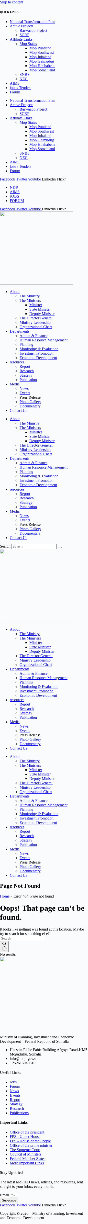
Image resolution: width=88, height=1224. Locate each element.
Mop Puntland (40, 48)
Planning (26, 344)
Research (27, 371)
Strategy (26, 375)
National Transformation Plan (32, 22)
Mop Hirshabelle (42, 66)
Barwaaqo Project (33, 30)
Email (5, 1195)
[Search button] (4, 946)
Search (5, 546)
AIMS (15, 83)
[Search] (60, 547)
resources (17, 362)
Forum (15, 92)
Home (5, 896)
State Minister (40, 309)
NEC (24, 79)
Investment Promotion (37, 353)
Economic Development (38, 358)
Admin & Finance (33, 336)
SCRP (24, 35)
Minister (35, 305)
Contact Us (18, 410)
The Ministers (30, 300)
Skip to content (11, 2)
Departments (19, 331)
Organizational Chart (36, 327)
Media (15, 384)
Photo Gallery (30, 402)
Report (25, 366)
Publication (28, 380)
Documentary (30, 406)
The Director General (36, 318)
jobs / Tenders (20, 88)
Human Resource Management (43, 340)
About (15, 292)
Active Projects (21, 26)
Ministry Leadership (35, 322)
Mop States (28, 44)
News (24, 388)
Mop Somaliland (42, 70)
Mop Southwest (41, 52)
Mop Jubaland (40, 57)
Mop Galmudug (41, 61)
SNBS (25, 74)
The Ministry (30, 296)
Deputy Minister (42, 314)
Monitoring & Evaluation (39, 349)
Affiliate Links (21, 39)
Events (25, 393)
